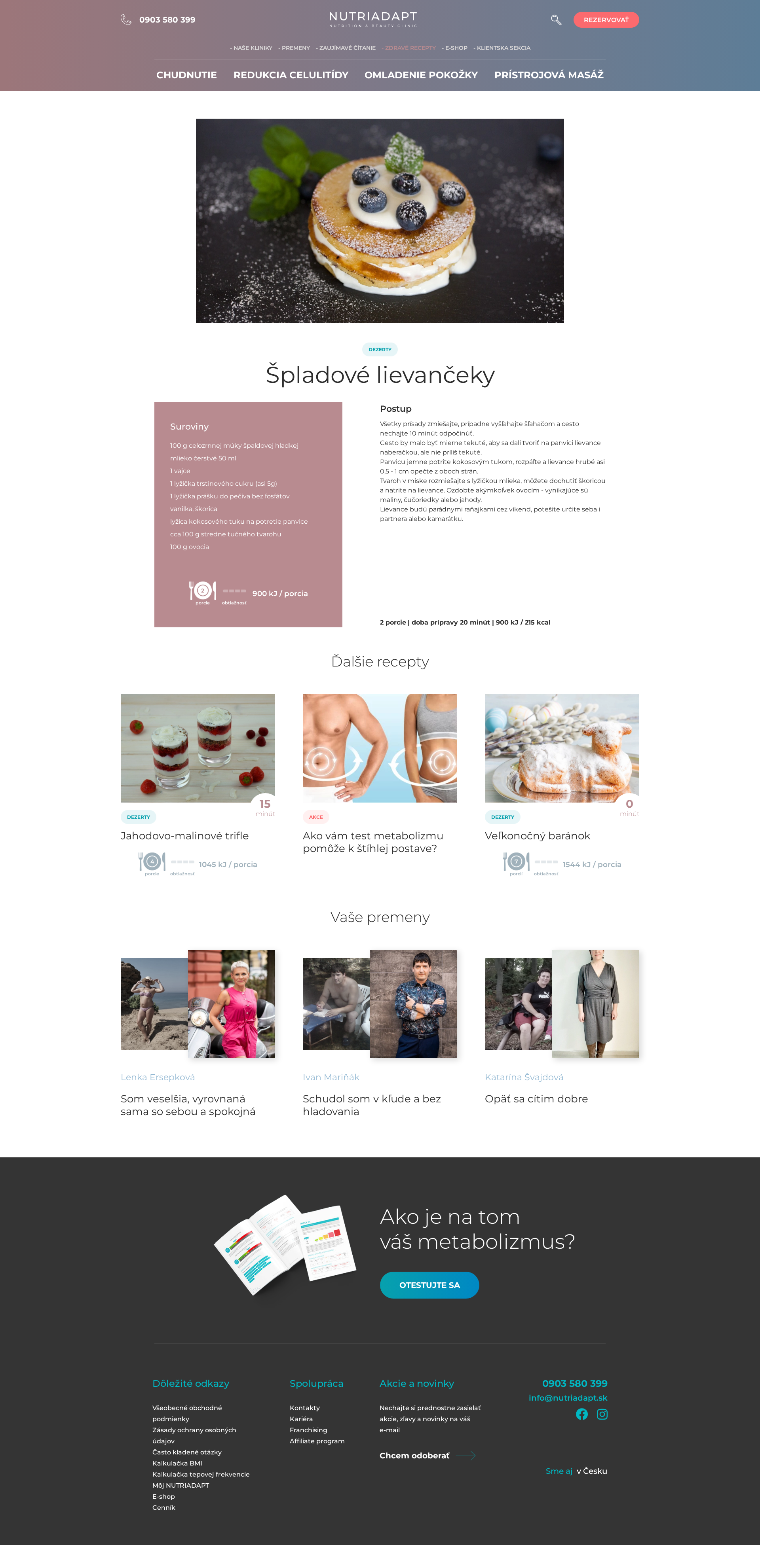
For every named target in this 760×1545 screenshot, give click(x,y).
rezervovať (606, 20)
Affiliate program (317, 1441)
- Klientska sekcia (501, 47)
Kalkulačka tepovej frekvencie (201, 1474)
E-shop (163, 1496)
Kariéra (301, 1419)
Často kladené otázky (187, 1452)
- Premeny (294, 47)
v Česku (592, 1471)
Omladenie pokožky (421, 75)
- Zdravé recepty (409, 47)
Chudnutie (186, 75)
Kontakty (305, 1408)
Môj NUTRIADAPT (180, 1485)
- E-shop (454, 47)
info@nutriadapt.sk (568, 1398)
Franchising (308, 1430)
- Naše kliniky (251, 47)
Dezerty (380, 349)
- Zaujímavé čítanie (346, 47)
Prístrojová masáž (549, 75)
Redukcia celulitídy (291, 75)
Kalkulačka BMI (177, 1463)
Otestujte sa (429, 1285)
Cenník (163, 1507)
